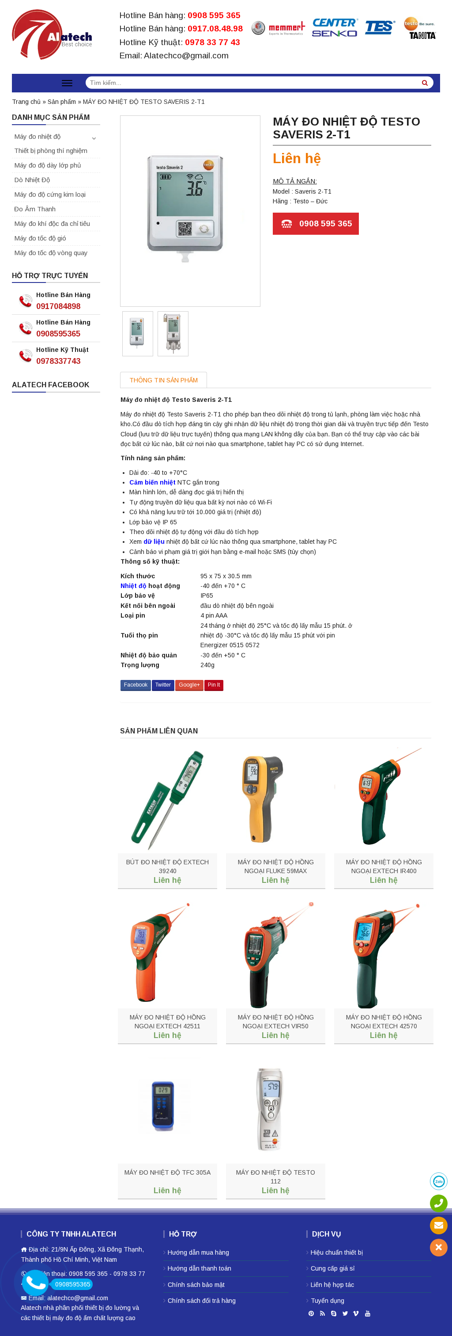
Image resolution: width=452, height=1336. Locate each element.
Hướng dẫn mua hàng (198, 1252)
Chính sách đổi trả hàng (202, 1300)
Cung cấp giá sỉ (332, 1268)
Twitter (163, 685)
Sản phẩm (62, 101)
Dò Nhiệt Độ (32, 179)
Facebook (135, 685)
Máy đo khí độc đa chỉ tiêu (52, 223)
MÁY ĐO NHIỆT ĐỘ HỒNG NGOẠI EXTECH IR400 (384, 866)
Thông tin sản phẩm (163, 380)
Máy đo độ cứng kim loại (50, 194)
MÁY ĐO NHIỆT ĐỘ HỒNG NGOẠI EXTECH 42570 (384, 1022)
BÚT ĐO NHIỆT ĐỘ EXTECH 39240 (167, 866)
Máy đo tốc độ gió (40, 238)
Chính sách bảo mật (196, 1284)
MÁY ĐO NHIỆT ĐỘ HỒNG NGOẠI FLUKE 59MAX (276, 866)
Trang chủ (26, 101)
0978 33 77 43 (212, 42)
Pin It (214, 685)
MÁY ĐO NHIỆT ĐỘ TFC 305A (167, 1172)
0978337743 (58, 361)
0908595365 (58, 333)
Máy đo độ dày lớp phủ (47, 165)
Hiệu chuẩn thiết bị (337, 1252)
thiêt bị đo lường (108, 1307)
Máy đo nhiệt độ (37, 136)
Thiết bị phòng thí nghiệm (50, 150)
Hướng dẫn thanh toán (199, 1268)
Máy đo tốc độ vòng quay (51, 252)
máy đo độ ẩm (72, 1317)
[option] (137, 333)
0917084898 (58, 306)
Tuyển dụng (327, 1300)
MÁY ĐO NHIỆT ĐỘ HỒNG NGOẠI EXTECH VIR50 (276, 1022)
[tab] (163, 380)
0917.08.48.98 (215, 28)
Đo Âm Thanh (35, 209)
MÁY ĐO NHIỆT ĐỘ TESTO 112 (275, 1177)
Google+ (189, 685)
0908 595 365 (214, 15)
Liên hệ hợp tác (332, 1284)
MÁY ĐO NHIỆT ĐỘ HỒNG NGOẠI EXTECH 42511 (168, 1022)
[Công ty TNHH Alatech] (52, 32)
